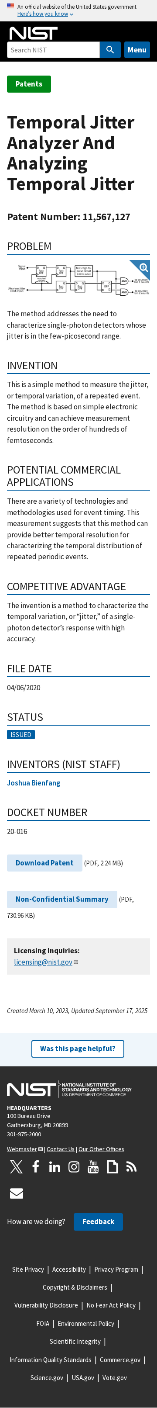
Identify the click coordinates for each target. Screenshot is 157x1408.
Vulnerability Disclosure (46, 1305)
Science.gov (47, 1377)
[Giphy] (112, 1166)
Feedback (98, 1221)
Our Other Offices (101, 1149)
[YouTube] (93, 1166)
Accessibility (69, 1269)
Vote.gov (114, 1377)
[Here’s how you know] (78, 10)
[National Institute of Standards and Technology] (69, 1089)
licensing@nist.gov (43, 962)
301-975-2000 (24, 1134)
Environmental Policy (86, 1323)
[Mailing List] (16, 1193)
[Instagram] (74, 1166)
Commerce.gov (120, 1360)
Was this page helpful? (78, 1048)
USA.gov (83, 1377)
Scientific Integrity (75, 1341)
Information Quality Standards (51, 1360)
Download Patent (45, 863)
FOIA (42, 1323)
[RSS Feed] (131, 1166)
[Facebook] (35, 1166)
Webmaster (22, 1149)
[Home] (34, 33)
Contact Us (61, 1149)
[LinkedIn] (55, 1166)
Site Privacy (28, 1269)
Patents (29, 84)
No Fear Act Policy (111, 1305)
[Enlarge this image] (78, 279)
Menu (137, 50)
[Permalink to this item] (57, 246)
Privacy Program (116, 1269)
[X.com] (16, 1166)
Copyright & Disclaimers (75, 1287)
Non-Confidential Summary (62, 899)
